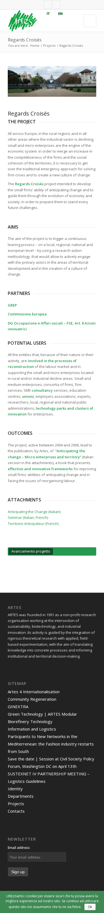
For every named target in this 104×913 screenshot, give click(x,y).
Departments (21, 796)
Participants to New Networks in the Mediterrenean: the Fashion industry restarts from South (51, 744)
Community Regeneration (32, 699)
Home (34, 45)
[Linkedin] (56, 4)
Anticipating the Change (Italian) (34, 511)
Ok (90, 907)
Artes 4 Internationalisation (34, 691)
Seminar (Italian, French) (28, 517)
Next (83, 81)
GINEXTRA (18, 706)
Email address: (19, 847)
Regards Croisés (25, 40)
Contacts (16, 811)
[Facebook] (48, 4)
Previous (20, 81)
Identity (15, 788)
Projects (49, 45)
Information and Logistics (32, 729)
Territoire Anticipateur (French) (33, 523)
